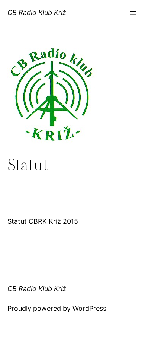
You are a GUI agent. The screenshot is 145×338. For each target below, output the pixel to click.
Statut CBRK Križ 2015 (43, 221)
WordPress (89, 308)
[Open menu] (133, 12)
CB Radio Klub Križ (36, 12)
